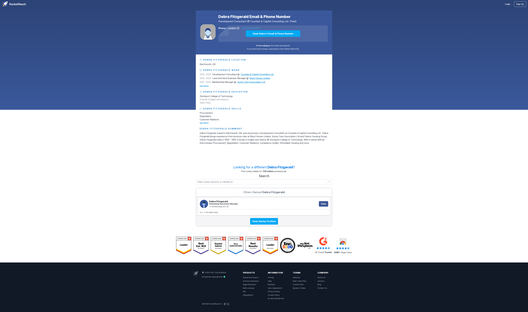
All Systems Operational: (212, 277)
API (244, 291)
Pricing (271, 277)
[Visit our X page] (228, 304)
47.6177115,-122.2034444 (215, 272)
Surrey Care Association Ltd (251, 82)
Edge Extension (249, 284)
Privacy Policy (274, 291)
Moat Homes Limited (260, 78)
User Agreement (275, 288)
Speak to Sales (299, 288)
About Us (321, 277)
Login (507, 4)
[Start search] (329, 182)
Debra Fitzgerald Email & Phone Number (254, 16)
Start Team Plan (299, 281)
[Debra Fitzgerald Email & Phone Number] (208, 32)
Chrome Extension (251, 281)
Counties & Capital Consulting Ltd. (269, 21)
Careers (320, 281)
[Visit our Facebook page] (224, 304)
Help (270, 281)
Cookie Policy (274, 295)
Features (296, 277)
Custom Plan (298, 284)
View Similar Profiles (264, 221)
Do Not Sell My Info (276, 298)
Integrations (248, 295)
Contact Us (322, 288)
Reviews (271, 284)
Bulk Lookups (248, 288)
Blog (319, 284)
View (323, 204)
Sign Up (520, 4)
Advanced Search (250, 277)
